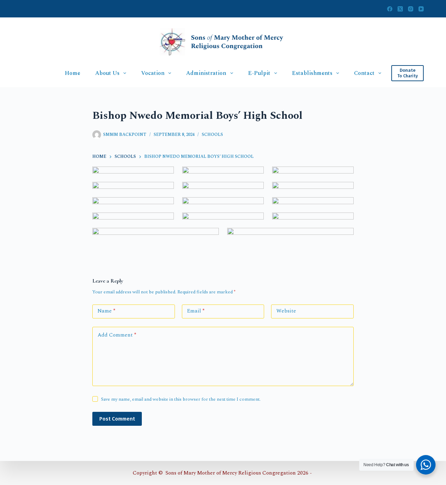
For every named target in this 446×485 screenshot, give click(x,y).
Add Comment (117, 335)
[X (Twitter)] (400, 8)
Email (196, 311)
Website (286, 311)
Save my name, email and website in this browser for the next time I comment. (181, 399)
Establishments (312, 73)
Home (72, 73)
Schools (212, 134)
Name (106, 311)
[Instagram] (410, 8)
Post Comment (117, 419)
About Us (107, 73)
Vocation (152, 73)
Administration (206, 73)
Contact (364, 73)
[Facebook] (389, 8)
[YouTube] (421, 8)
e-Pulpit (259, 73)
